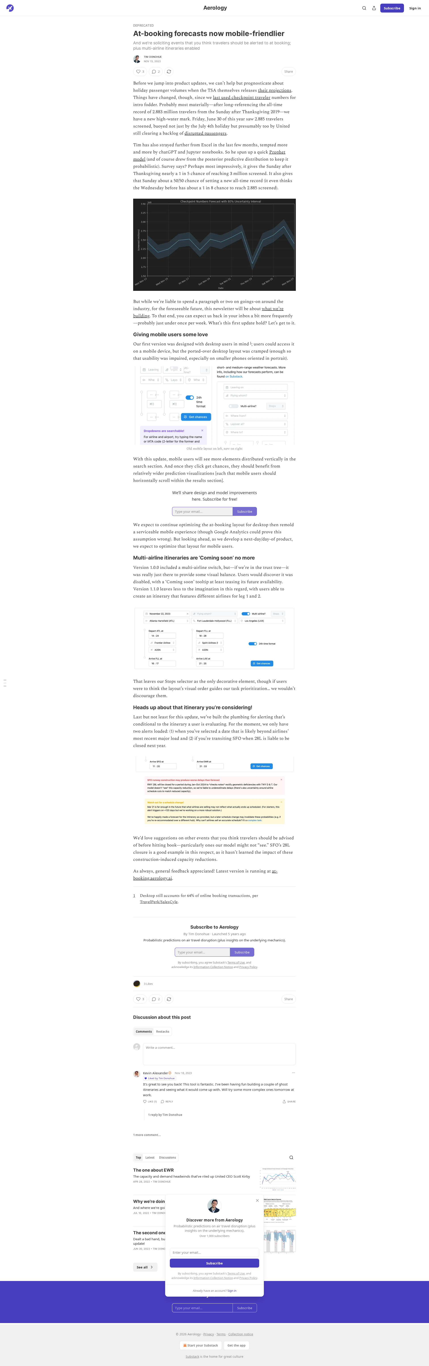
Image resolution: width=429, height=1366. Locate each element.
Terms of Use (236, 1273)
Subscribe (392, 8)
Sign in (415, 8)
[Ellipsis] (293, 1072)
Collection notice (240, 1334)
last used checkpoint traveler (241, 97)
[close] (257, 1200)
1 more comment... (147, 1135)
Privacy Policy (248, 1278)
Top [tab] (138, 1157)
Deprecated (143, 25)
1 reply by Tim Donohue (165, 1115)
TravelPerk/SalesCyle (159, 902)
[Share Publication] (374, 8)
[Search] (364, 8)
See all (142, 1267)
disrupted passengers (206, 133)
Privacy (208, 1334)
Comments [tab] (144, 1032)
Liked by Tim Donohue (161, 1078)
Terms (221, 1334)
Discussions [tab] (167, 1157)
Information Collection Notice (213, 1278)
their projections (274, 90)
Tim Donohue (153, 56)
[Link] (126, 334)
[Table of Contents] (5, 683)
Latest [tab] (150, 1157)
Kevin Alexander (155, 1073)
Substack (192, 1356)
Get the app (236, 1345)
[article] (214, 1179)
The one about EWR (153, 1170)
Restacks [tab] (162, 1032)
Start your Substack (202, 1345)
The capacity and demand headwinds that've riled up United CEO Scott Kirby (191, 1176)
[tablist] (152, 1031)
